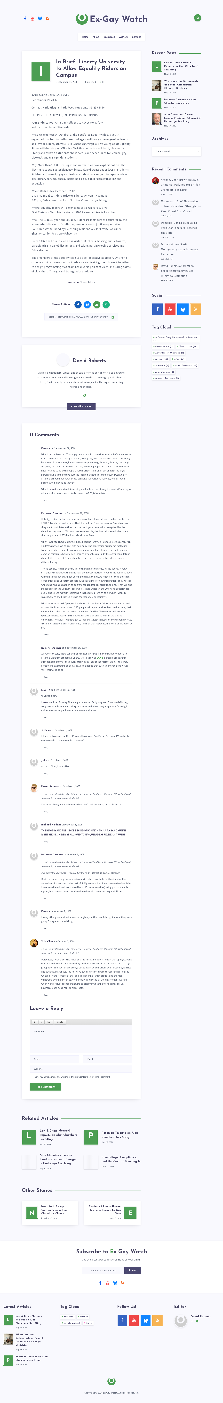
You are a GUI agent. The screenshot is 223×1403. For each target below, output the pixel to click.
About (96, 36)
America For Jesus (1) (167, 378)
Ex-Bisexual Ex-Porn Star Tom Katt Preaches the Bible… (179, 228)
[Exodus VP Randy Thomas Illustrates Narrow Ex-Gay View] (112, 1213)
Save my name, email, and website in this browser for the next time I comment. (73, 1076)
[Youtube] (33, 18)
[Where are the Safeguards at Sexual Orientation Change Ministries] (157, 85)
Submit (132, 1270)
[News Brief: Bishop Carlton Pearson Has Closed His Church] (50, 1213)
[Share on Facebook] (78, 304)
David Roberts (89, 360)
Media (83, 282)
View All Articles (81, 407)
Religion (92, 282)
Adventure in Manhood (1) (169, 353)
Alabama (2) (162, 365)
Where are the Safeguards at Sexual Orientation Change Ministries (181, 85)
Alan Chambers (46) (186, 365)
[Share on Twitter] (87, 304)
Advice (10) (161, 359)
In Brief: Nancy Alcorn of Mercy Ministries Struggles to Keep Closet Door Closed (181, 206)
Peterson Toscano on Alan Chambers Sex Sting (180, 102)
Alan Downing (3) (164, 372)
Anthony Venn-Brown (174, 180)
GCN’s (100, 657)
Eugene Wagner (51, 648)
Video (89, 1323)
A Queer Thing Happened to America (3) (175, 339)
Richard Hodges (51, 825)
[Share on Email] (96, 304)
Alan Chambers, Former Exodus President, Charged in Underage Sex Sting (58, 1159)
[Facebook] (25, 18)
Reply (46, 500)
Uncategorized (72, 1323)
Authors (123, 36)
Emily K (45, 448)
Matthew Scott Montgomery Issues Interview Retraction (179, 249)
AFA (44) (179, 359)
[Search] (197, 17)
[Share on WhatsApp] (106, 304)
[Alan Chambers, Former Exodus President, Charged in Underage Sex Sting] (29, 1162)
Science (84, 1317)
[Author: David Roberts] (63, 359)
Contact (136, 36)
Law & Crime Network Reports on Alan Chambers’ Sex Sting (59, 1135)
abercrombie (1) (164, 346)
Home (85, 36)
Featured (69, 1317)
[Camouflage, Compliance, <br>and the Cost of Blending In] (91, 1162)
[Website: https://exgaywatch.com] (85, 395)
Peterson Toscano (52, 513)
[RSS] (47, 18)
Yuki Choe (47, 942)
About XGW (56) (188, 346)
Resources (109, 36)
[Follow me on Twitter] (77, 395)
